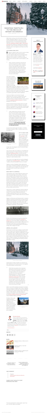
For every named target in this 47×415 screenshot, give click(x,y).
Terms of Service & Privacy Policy (38, 412)
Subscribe (38, 134)
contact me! (40, 68)
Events (19, 1)
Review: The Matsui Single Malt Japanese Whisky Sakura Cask (39, 112)
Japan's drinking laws (39, 116)
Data (35, 1)
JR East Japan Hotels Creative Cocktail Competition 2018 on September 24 (23, 364)
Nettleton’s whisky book (14, 276)
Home (10, 1)
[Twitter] (8, 330)
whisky (26, 358)
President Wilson (16, 160)
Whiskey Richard (14, 33)
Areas (40, 1)
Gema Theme (4, 412)
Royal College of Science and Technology (17, 294)
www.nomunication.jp (10, 327)
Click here (16, 325)
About (44, 1)
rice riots (22, 135)
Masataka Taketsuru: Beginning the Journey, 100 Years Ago (21, 351)
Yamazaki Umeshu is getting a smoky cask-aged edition (11, 363)
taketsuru (20, 358)
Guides (30, 1)
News (14, 1)
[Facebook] (7, 330)
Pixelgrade (9, 412)
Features (9, 33)
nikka (15, 358)
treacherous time (14, 153)
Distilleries (24, 1)
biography (9, 358)
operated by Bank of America (16, 100)
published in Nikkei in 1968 (16, 43)
